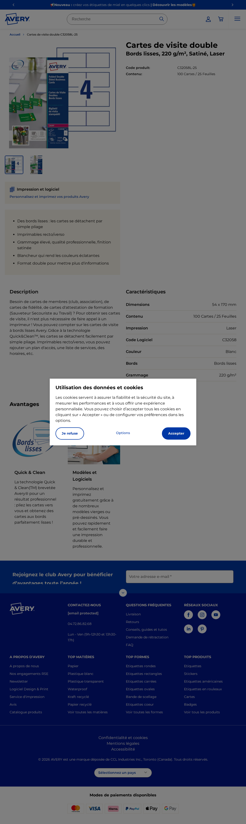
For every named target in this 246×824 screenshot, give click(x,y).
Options (123, 433)
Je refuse (70, 433)
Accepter (176, 433)
